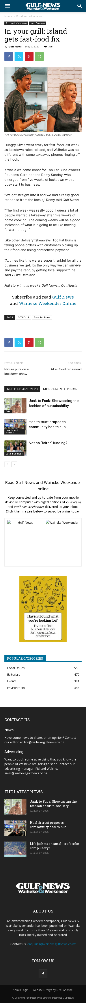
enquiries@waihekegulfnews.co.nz (51, 944)
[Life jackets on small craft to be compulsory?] (15, 849)
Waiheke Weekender (62, 482)
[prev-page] (7, 464)
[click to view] (23, 542)
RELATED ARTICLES (22, 389)
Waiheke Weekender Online (47, 303)
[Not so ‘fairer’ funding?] (15, 448)
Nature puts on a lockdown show (16, 371)
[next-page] (14, 464)
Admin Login (20, 990)
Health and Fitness (12, 431)
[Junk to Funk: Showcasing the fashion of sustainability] (15, 405)
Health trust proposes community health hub (48, 824)
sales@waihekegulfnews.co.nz (25, 773)
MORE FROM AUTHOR (60, 389)
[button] (7, 6)
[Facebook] (8, 56)
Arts (8, 411)
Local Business (37, 23)
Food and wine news (29, 16)
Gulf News (15, 46)
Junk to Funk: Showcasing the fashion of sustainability (53, 803)
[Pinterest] (29, 56)
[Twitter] (19, 56)
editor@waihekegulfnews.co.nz (42, 742)
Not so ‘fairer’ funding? (48, 443)
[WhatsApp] (39, 56)
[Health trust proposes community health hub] (15, 427)
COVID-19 (23, 317)
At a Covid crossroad (66, 369)
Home (8, 16)
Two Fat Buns (42, 317)
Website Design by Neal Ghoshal (53, 990)
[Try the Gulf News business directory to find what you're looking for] (43, 609)
